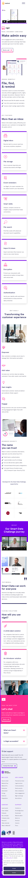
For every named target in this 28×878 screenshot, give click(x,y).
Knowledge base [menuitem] (19, 810)
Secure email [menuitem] (5, 781)
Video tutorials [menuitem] (5, 823)
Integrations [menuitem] (5, 798)
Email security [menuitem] (18, 788)
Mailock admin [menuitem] (18, 815)
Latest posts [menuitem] (5, 808)
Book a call (6, 50)
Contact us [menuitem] (18, 808)
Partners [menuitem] (17, 820)
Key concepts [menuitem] (5, 815)
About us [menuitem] (17, 818)
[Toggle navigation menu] (23, 3)
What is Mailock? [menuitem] (6, 825)
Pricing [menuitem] (3, 793)
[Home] (6, 3)
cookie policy (9, 857)
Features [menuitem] (4, 795)
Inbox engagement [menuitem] (19, 793)
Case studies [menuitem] (5, 810)
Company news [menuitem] (5, 818)
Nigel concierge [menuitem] (19, 795)
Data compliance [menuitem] (19, 790)
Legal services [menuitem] (18, 783)
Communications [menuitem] (19, 786)
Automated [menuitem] (4, 790)
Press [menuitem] (16, 825)
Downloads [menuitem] (18, 813)
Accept (14, 868)
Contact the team (8, 766)
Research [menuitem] (4, 820)
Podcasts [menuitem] (4, 813)
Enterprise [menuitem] (4, 788)
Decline (14, 872)
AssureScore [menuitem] (18, 798)
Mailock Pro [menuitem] (5, 786)
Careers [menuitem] (17, 823)
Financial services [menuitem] (19, 781)
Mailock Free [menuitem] (5, 783)
